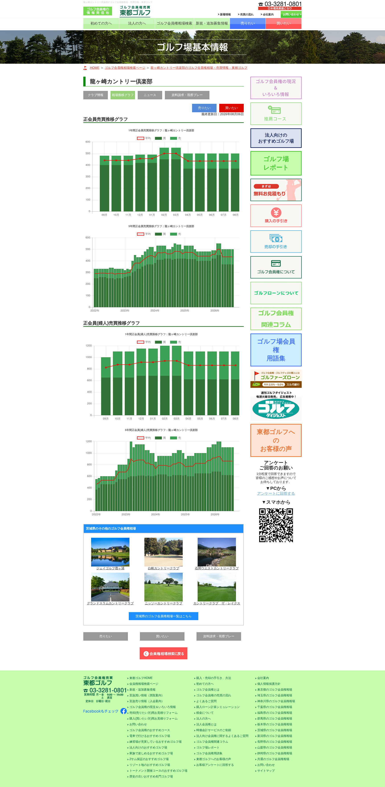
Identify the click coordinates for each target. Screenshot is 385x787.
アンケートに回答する (276, 493)
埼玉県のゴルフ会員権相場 (274, 695)
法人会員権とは (206, 724)
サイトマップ (266, 770)
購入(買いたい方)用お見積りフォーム (153, 718)
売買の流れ (247, 14)
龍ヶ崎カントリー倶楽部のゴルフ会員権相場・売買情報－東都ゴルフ (199, 68)
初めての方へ (101, 23)
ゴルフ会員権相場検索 (174, 23)
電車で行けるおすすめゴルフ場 (149, 736)
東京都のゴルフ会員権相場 (274, 689)
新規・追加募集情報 (212, 23)
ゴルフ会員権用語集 (209, 753)
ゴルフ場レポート (276, 163)
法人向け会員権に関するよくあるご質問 (222, 736)
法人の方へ (137, 23)
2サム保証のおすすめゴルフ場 (149, 759)
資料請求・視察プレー (187, 95)
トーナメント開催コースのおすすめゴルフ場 (158, 770)
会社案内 (268, 14)
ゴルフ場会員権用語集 (276, 350)
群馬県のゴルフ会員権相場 (274, 718)
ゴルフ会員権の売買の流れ (213, 695)
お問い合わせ (291, 14)
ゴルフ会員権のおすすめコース (149, 730)
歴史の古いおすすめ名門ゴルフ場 (151, 776)
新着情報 (225, 14)
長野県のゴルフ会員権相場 (274, 741)
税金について (205, 712)
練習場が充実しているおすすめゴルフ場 (155, 741)
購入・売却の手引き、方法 (213, 678)
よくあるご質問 (206, 701)
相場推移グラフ (123, 95)
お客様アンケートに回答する (215, 765)
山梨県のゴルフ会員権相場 (274, 747)
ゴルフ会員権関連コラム (212, 741)
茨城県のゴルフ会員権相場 (274, 730)
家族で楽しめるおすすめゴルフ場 (151, 753)
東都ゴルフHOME (141, 678)
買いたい (283, 23)
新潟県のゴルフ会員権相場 (274, 736)
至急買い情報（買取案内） (146, 695)
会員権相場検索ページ (143, 683)
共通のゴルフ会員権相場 (273, 759)
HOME (94, 68)
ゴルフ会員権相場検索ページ (125, 68)
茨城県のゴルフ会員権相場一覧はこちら (163, 616)
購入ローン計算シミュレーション (218, 707)
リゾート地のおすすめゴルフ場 (149, 765)
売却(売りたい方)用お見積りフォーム (153, 712)
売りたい (248, 23)
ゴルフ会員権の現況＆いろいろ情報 (152, 707)
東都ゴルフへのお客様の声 (276, 440)
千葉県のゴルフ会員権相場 (274, 707)
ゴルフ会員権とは (207, 689)
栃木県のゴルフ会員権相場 (274, 724)
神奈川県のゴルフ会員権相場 (276, 701)
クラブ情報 (95, 95)
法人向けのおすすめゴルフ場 (276, 138)
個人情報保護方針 (269, 683)
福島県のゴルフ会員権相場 (274, 712)
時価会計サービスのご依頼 (213, 730)
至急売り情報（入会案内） (146, 701)
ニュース (150, 95)
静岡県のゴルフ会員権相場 (274, 753)
